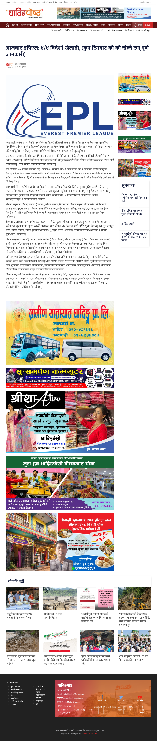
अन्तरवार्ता (66, 25)
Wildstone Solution (89, 733)
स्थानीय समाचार (26, 25)
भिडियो (128, 25)
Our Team (36, 2)
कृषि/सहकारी (78, 25)
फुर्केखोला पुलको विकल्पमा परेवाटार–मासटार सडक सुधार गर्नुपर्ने (22, 660)
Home (8, 2)
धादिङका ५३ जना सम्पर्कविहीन (53, 616)
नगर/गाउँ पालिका (53, 25)
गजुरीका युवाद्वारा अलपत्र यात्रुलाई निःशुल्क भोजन (19, 616)
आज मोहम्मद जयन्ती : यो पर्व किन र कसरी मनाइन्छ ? (133, 658)
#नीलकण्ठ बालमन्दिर (96, 30)
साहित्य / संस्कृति (92, 25)
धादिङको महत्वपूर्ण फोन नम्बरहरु (52, 2)
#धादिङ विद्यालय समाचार (114, 30)
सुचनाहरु (111, 25)
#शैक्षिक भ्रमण (69, 30)
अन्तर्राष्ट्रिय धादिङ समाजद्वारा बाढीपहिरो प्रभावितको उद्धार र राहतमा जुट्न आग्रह (59, 660)
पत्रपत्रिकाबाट (15, 698)
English (148, 25)
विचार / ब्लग (39, 25)
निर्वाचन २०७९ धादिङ (71, 2)
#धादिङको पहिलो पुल (143, 30)
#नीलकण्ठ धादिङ (56, 30)
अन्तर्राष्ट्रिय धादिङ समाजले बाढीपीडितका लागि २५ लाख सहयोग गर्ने (96, 618)
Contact (23, 2)
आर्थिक (38, 698)
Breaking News (17, 692)
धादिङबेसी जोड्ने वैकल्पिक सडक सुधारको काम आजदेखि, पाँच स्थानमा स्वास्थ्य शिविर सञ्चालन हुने (134, 619)
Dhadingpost (20, 64)
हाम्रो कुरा (15, 2)
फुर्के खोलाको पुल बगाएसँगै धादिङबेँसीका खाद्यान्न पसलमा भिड (96, 660)
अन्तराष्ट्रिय (39, 686)
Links (29, 2)
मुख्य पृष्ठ (15, 25)
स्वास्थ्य (120, 25)
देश (37, 704)
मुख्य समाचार (15, 686)
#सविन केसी (129, 30)
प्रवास (103, 25)
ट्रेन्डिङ (140, 25)
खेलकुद (13, 695)
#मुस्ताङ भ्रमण (81, 30)
